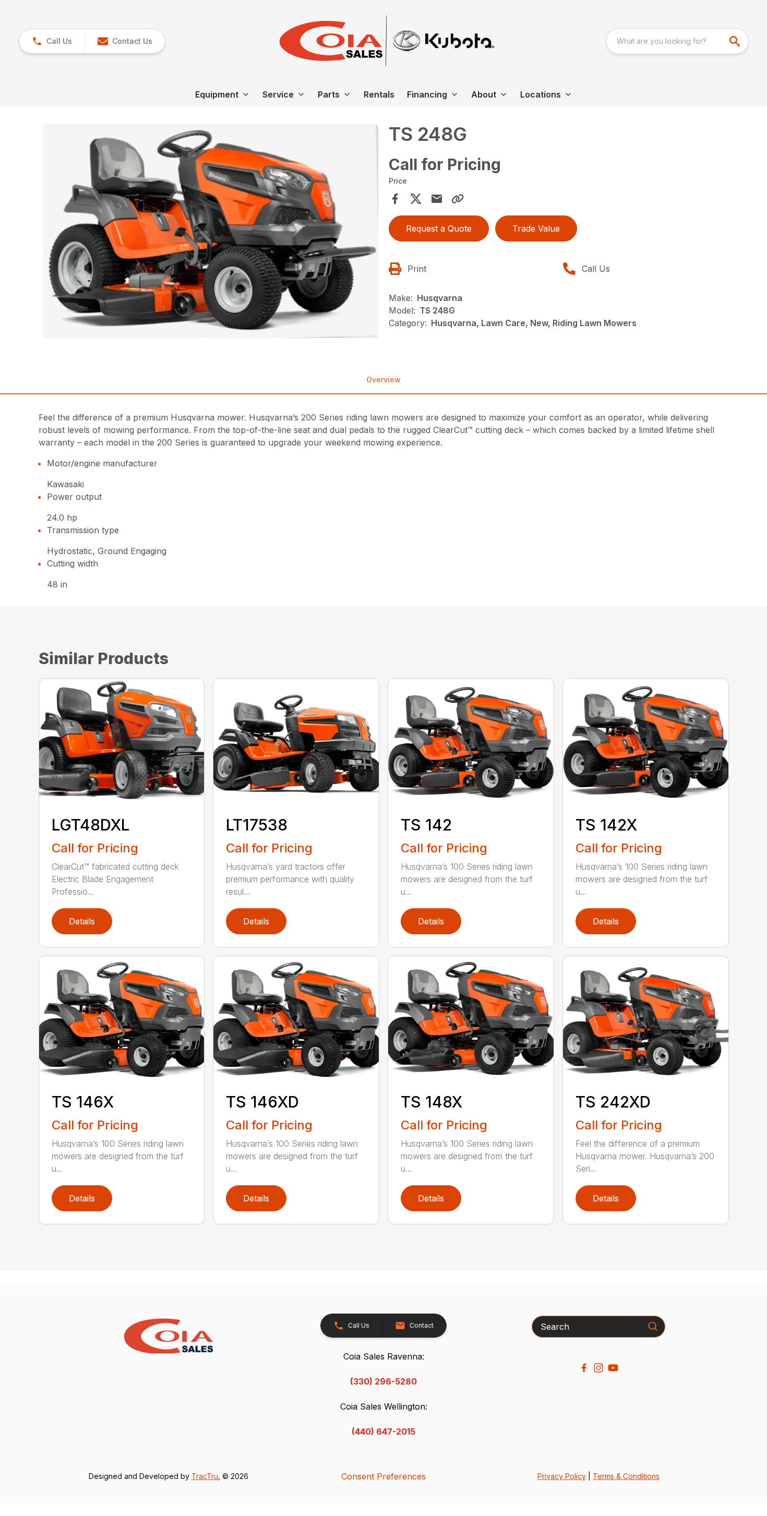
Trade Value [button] (536, 228)
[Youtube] (613, 1368)
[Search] (652, 1326)
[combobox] (677, 41)
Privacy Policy (561, 1476)
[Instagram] (598, 1368)
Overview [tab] (383, 379)
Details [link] (82, 921)
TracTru (204, 1476)
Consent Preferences (383, 1476)
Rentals (379, 94)
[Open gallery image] (211, 231)
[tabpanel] (211, 232)
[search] (735, 41)
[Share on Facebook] (395, 198)
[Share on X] (416, 198)
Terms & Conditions (626, 1476)
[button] (52, 41)
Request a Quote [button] (439, 228)
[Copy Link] (457, 198)
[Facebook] (584, 1368)
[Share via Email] (436, 198)
